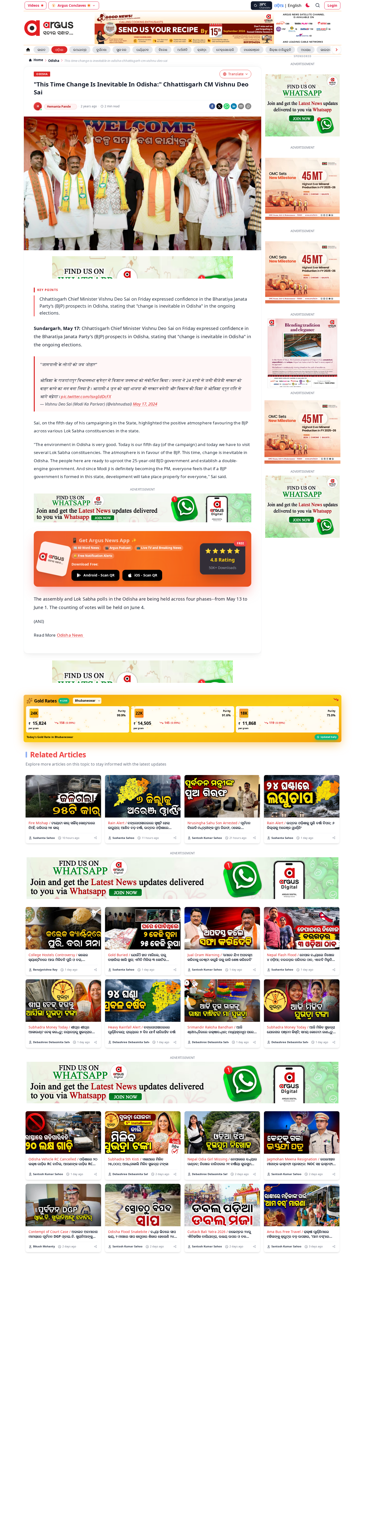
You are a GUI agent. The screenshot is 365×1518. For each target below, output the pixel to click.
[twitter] (219, 106)
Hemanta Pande (59, 106)
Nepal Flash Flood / (283, 931)
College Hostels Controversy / (53, 931)
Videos (33, 5)
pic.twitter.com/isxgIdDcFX (86, 396)
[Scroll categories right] (336, 49)
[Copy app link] (248, 106)
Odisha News (70, 612)
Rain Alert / (117, 799)
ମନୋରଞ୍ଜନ (251, 49)
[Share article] (95, 814)
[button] (77, 696)
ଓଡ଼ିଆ (279, 5)
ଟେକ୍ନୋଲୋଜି (225, 49)
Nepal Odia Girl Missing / (208, 1135)
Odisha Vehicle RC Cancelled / (53, 1135)
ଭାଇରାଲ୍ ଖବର (330, 49)
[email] (241, 106)
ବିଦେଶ (163, 49)
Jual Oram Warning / (204, 931)
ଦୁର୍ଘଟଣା (101, 49)
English (294, 5)
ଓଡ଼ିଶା (59, 49)
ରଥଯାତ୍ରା (79, 49)
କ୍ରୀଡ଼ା (201, 49)
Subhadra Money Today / (49, 1003)
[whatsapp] (226, 106)
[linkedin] (234, 106)
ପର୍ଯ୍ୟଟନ (142, 49)
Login (332, 5)
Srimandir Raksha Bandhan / (211, 1003)
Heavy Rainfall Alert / (125, 1003)
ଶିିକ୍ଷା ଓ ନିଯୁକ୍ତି (280, 49)
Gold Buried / (119, 931)
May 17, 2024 (145, 404)
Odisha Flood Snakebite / (128, 1208)
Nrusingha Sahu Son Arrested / (213, 799)
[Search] (317, 5)
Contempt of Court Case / (50, 1208)
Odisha (53, 61)
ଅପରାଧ (306, 49)
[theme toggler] (307, 5)
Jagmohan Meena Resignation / (293, 1135)
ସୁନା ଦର (121, 49)
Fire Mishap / (39, 799)
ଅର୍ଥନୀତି (182, 49)
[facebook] (212, 106)
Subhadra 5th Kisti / (124, 1135)
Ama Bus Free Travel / (285, 1208)
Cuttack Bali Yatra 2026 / (207, 1208)
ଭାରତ (41, 49)
